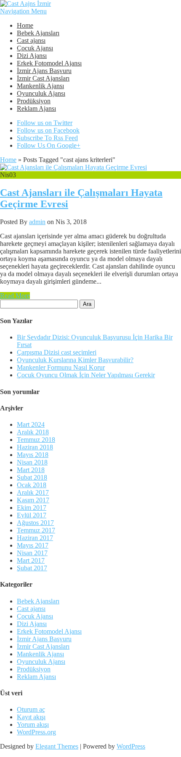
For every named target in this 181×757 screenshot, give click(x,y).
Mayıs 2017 (32, 545)
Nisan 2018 (32, 462)
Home (25, 25)
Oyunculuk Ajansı (41, 93)
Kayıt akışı (31, 716)
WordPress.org (36, 732)
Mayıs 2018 (32, 454)
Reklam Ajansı (36, 108)
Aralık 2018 (33, 432)
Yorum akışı (33, 724)
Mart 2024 (31, 424)
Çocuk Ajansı (35, 48)
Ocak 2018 (31, 484)
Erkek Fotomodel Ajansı (49, 63)
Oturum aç (31, 709)
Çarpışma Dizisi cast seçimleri (56, 352)
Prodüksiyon (34, 100)
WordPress (131, 746)
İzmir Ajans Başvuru (44, 70)
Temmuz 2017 (36, 530)
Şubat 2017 (32, 568)
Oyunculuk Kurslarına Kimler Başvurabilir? (75, 359)
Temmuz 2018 (36, 439)
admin (37, 221)
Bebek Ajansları (38, 33)
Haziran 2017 (35, 537)
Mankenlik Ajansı (40, 85)
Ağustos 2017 (35, 522)
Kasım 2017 (33, 500)
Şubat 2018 (32, 477)
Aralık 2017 (33, 492)
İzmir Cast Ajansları (43, 78)
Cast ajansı (31, 40)
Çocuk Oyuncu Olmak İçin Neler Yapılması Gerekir (86, 374)
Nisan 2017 (32, 552)
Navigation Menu (23, 11)
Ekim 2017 (31, 507)
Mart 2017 (31, 560)
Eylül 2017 (31, 515)
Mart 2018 (31, 469)
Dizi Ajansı (32, 55)
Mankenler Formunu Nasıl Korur (61, 367)
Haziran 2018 (35, 447)
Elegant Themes (56, 746)
